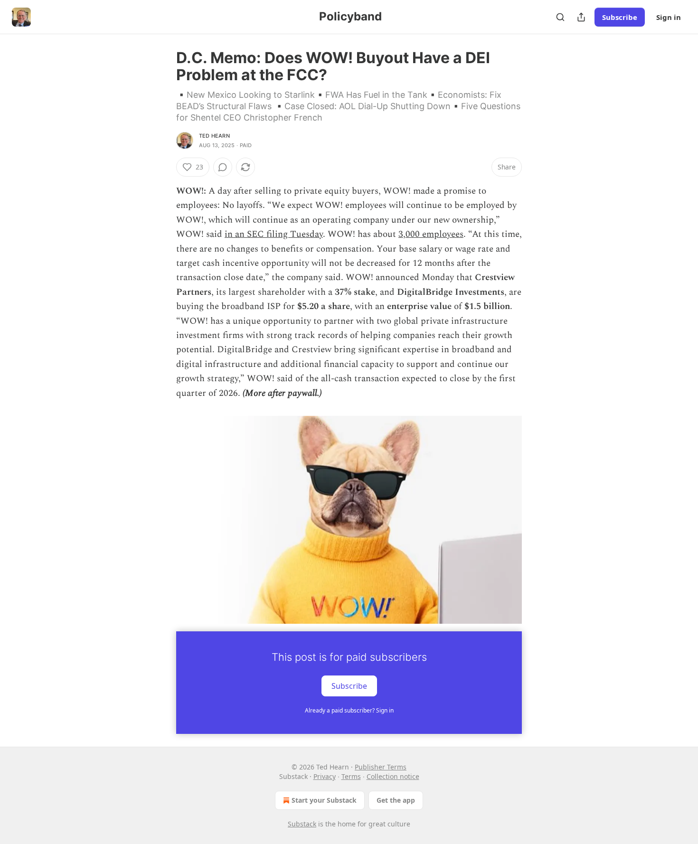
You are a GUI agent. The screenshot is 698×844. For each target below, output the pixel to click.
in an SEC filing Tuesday (274, 234)
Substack (302, 823)
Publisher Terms (380, 766)
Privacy (324, 776)
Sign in (668, 17)
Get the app (396, 800)
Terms (351, 776)
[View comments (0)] (222, 167)
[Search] (560, 17)
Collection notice (393, 776)
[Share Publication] (581, 17)
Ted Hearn (214, 135)
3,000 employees (430, 234)
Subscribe (619, 17)
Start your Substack (324, 800)
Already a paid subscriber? (349, 710)
